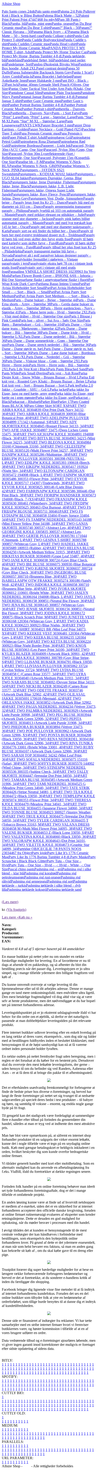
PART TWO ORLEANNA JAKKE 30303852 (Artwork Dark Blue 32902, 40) (47, 702)
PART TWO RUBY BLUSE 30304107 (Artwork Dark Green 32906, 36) (48, 749)
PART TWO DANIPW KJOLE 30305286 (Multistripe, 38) (47, 452)
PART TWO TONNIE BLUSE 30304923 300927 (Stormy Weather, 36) (47, 812)
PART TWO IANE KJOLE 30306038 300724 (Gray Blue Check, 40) (48, 560)
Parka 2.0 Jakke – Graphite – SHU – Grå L (47, 387)
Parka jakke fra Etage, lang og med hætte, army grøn (45, 391)
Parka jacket (58, 389)
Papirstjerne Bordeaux (25, 145)
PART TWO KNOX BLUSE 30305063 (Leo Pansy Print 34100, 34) (44, 648)
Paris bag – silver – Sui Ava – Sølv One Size (51, 320)
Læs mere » (10, 917)
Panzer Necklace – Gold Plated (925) (55, 129)
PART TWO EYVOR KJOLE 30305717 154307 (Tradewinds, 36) (44, 481)
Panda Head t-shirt (63, 44)
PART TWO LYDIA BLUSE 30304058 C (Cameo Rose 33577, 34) (43, 672)
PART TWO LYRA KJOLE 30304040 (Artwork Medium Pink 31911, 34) (44, 676)
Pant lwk (11, 84)
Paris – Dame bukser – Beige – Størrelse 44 (45, 300)
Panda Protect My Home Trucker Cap (60, 52)
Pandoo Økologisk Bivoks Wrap (55, 64)
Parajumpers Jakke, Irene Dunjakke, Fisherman (44, 182)
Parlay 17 (64, 402)
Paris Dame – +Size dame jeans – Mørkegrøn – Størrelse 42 (46, 326)
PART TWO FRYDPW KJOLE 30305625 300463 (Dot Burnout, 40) (45, 505)
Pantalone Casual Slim (25, 93)
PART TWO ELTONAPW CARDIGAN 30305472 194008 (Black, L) (43, 473)
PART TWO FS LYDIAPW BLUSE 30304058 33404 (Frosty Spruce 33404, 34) (46, 515)
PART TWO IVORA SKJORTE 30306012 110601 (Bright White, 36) (44, 591)
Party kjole (39, 853)
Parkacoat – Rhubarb (25, 402)
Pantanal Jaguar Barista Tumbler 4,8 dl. (47, 97)
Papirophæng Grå (58, 137)
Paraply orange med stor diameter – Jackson (48, 217)
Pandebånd (14, 60)
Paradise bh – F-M (29, 162)
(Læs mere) (10, 902)
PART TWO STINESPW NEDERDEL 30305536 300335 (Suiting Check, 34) (44, 770)
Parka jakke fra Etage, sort (55, 398)
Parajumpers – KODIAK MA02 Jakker (46, 174)
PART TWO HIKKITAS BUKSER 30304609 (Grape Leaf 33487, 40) (46, 554)
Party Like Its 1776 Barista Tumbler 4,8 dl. (39, 857)
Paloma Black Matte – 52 (61, 15)
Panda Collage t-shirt (58, 36)
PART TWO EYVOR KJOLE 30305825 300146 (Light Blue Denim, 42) (43, 487)
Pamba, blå (18, 24)
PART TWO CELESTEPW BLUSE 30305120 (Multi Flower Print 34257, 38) (44, 448)
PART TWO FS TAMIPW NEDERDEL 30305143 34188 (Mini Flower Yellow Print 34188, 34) (47, 522)
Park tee (73, 385)
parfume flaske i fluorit (72, 280)
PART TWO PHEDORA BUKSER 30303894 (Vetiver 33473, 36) (47, 727)
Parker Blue (49, 402)
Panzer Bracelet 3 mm (56, 125)
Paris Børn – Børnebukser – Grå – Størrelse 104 (46, 322)
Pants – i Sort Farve (66, 113)
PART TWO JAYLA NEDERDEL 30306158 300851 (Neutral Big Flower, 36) (48, 599)
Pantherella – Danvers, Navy (31, 113)
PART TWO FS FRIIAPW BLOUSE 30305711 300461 (46, 509)
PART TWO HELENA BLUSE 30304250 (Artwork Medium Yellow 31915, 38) (48, 550)
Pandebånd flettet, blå (37, 60)
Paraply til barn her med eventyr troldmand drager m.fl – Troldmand (47, 233)
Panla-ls (26, 76)
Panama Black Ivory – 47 (49, 32)
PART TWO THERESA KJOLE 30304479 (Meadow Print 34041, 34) (46, 802)
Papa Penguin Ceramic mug (40, 133)
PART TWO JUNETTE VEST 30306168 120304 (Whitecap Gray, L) (48, 619)
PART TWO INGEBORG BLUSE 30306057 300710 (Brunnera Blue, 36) (44, 574)
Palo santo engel (47, 11)
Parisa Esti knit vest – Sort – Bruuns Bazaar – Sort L (49, 383)
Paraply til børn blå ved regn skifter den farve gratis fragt (48, 237)
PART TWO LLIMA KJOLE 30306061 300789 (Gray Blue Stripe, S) (48, 658)
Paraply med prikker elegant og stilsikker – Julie (49, 215)
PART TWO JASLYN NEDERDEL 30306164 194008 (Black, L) (45, 595)
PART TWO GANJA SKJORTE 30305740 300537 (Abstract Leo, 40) (45, 526)
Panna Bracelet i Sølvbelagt (52, 76)
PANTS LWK (30, 125)
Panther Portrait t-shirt (37, 109)
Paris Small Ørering (33, 373)
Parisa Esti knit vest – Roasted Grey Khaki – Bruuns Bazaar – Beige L (48, 379)
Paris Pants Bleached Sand (67, 369)
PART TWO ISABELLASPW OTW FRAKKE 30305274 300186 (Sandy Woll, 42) (46, 581)
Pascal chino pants (21, 869)
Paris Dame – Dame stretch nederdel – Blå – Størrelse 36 (48, 345)
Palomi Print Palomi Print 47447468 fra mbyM (45, 17)
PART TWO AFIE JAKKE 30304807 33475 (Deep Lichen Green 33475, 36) (48, 430)
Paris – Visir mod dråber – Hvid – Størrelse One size (48, 314)
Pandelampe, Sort (19, 64)
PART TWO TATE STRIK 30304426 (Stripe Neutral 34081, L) (46, 790)
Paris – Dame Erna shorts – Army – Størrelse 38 (49, 302)
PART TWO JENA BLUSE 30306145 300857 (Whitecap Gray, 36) (48, 605)
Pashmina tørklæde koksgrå (27, 889)
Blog (26, 1466)
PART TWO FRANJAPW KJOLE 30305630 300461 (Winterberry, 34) (44, 501)
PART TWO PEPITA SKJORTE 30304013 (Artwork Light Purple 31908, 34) (42, 721)
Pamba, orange (62, 24)
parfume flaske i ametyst (38, 280)
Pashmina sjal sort (60, 881)
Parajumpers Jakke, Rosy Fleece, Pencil (39, 194)
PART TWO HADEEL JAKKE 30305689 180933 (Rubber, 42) (45, 546)
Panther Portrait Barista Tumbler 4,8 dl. (36, 105)
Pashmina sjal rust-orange (42, 877)
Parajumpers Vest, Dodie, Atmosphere (55, 198)
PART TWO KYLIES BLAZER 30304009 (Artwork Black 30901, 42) (45, 652)
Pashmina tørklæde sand (64, 889)
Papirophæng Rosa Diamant (38, 141)
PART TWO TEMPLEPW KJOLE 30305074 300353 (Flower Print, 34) (48, 798)
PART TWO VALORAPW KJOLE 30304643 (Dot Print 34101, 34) (49, 841)
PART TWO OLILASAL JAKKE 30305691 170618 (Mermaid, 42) (43, 696)
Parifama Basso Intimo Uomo (57, 284)
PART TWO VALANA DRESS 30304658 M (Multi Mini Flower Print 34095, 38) (46, 826)
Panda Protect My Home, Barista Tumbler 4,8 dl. (49, 54)
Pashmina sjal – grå (48, 869)
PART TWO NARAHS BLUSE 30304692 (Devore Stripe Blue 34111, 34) (48, 682)
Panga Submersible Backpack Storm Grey (41, 72)
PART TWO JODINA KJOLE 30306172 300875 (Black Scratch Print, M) (43, 615)
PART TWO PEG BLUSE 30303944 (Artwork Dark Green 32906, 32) (46, 717)
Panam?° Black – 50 (64, 28)
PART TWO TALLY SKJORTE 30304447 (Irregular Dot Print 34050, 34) (45, 774)
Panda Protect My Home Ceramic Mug (43, 46)
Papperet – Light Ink (56, 145)
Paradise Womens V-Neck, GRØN (34, 166)
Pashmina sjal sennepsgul (29, 881)
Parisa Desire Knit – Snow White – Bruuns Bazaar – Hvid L (44, 375)
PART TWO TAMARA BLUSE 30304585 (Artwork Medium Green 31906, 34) (47, 780)
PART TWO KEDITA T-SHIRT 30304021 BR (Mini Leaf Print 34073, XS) (44, 629)
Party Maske (79, 857)
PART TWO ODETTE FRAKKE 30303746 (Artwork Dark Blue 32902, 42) (42, 692)
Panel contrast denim (51, 68)
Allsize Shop (11, 4)
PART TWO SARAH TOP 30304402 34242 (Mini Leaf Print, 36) (44, 755)
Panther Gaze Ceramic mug (41, 101)
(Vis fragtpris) (16, 909)
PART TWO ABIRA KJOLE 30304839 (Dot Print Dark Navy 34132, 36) (44, 410)
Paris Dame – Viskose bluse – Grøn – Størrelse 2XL (43, 361)
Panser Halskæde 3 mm (44, 80)
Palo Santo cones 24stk (18, 11)
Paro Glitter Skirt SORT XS (47, 406)
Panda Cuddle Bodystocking (42, 40)
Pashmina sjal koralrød (40, 873)
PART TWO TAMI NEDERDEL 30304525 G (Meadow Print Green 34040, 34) (44, 786)
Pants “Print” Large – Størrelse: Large (48, 117)
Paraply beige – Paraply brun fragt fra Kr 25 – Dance (48, 200)
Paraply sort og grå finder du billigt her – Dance (44, 231)
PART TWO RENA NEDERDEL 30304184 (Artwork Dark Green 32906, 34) (47, 741)
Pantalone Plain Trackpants (60, 93)
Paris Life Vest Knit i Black (28, 369)
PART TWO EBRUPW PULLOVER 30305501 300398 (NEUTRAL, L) (44, 459)
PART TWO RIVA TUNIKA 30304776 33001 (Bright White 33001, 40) (47, 745)
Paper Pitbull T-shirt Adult (27, 137)
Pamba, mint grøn (39, 24)
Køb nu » (25, 917)
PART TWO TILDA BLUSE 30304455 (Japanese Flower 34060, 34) (44, 806)
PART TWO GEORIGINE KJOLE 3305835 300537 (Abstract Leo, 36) (46, 532)
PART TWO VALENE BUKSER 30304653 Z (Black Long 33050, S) (47, 830)
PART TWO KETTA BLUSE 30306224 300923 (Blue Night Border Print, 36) (46, 643)
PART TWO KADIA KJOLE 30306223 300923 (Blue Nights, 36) (45, 623)
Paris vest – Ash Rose (63, 373)
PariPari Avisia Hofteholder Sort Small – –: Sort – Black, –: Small (46, 290)
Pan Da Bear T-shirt (35, 28)
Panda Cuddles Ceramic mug (29, 44)
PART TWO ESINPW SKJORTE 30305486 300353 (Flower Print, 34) (48, 477)
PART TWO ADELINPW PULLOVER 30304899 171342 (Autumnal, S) (45, 420)
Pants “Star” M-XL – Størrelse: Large (38, 121)
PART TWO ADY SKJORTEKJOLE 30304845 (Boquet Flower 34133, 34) (43, 424)
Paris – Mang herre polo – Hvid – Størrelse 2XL (53, 312)
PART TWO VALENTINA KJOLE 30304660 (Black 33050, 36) (48, 835)
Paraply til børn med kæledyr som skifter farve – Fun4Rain (47, 241)
